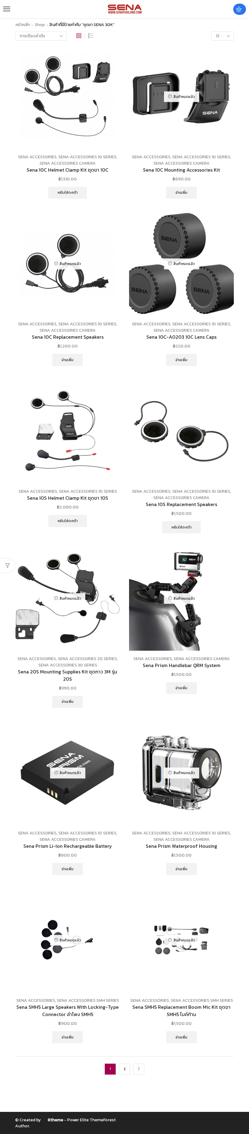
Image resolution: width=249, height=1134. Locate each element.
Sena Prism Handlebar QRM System (181, 665)
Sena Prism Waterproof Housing (181, 846)
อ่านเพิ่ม (181, 192)
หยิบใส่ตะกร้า (68, 192)
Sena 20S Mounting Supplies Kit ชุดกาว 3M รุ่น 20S (67, 675)
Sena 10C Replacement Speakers (68, 337)
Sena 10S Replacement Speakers (181, 504)
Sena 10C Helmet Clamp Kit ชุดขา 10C (67, 169)
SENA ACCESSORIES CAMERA (67, 163)
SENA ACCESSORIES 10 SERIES (87, 157)
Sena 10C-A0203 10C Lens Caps (181, 337)
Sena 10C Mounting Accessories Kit (181, 169)
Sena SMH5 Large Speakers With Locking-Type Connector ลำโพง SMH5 (67, 1011)
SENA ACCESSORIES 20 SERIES (87, 659)
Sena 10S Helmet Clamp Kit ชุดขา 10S (67, 498)
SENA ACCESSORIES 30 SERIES (67, 665)
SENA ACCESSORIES (37, 157)
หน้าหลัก (22, 25)
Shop (40, 25)
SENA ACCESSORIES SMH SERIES (88, 1000)
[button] (6, 9)
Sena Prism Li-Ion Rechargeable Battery (67, 846)
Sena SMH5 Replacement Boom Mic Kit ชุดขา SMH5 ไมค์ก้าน (181, 1011)
